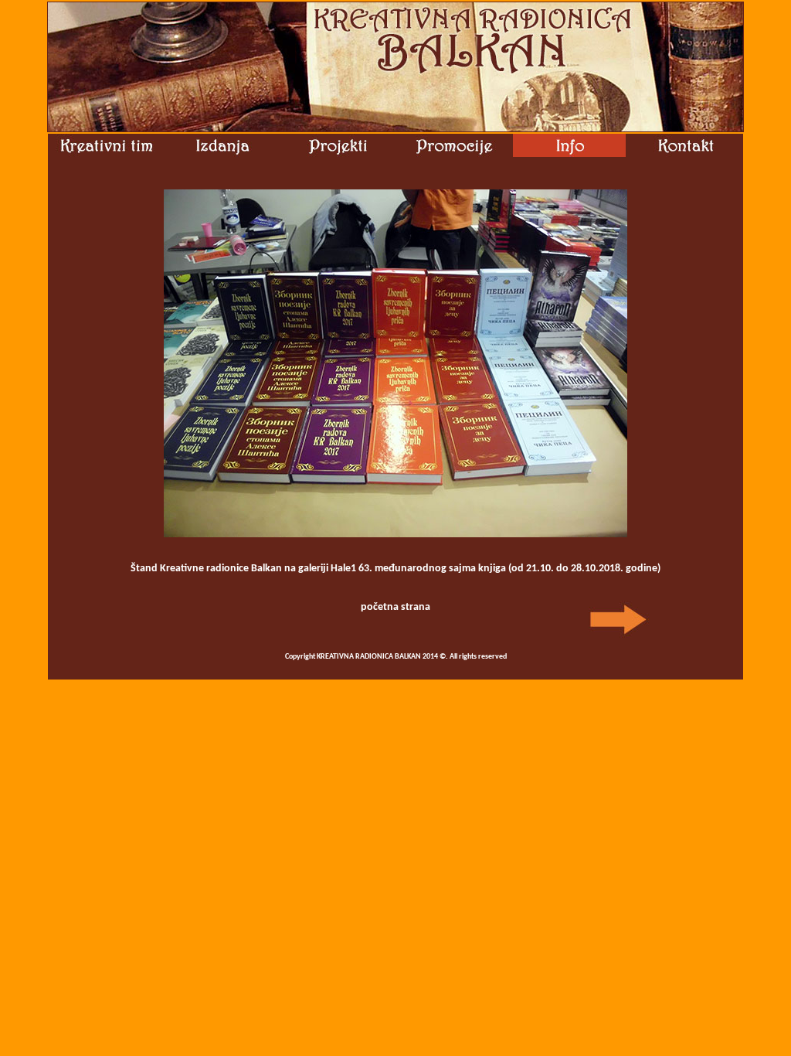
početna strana (395, 607)
